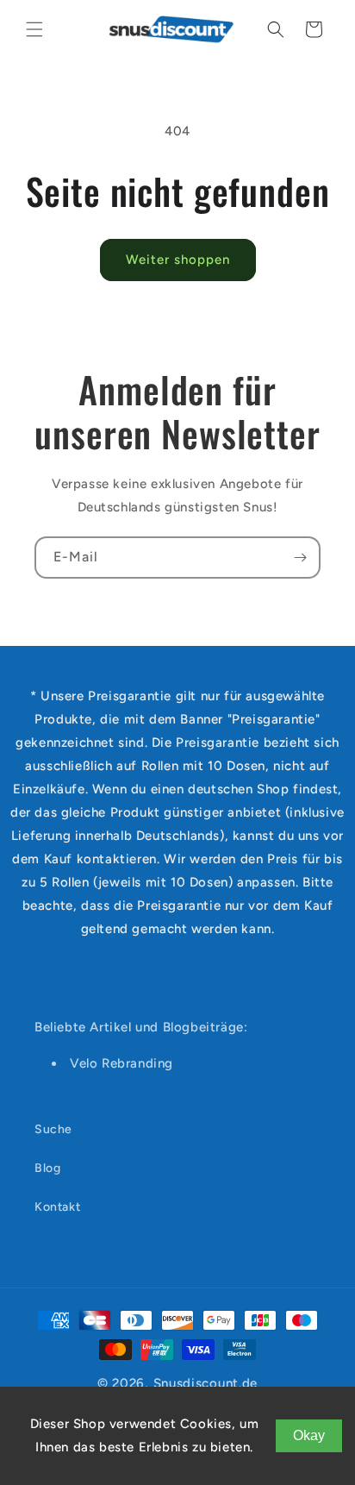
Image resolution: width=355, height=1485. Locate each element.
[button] (34, 29)
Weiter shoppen (178, 259)
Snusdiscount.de (205, 1383)
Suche (53, 1129)
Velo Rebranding (121, 1063)
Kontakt (57, 1207)
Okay (309, 1435)
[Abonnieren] (300, 557)
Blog (47, 1168)
